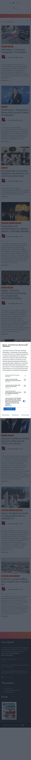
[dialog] (15, 380)
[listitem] (15, 376)
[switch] (24, 380)
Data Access (15, 415)
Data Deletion (5, 415)
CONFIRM (9, 408)
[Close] (27, 345)
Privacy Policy (25, 415)
